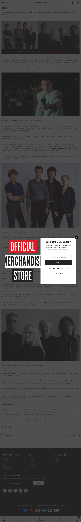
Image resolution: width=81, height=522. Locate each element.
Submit (58, 262)
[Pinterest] (58, 268)
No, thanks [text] (59, 273)
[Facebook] (50, 268)
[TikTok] (62, 268)
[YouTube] (67, 268)
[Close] (76, 237)
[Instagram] (54, 268)
